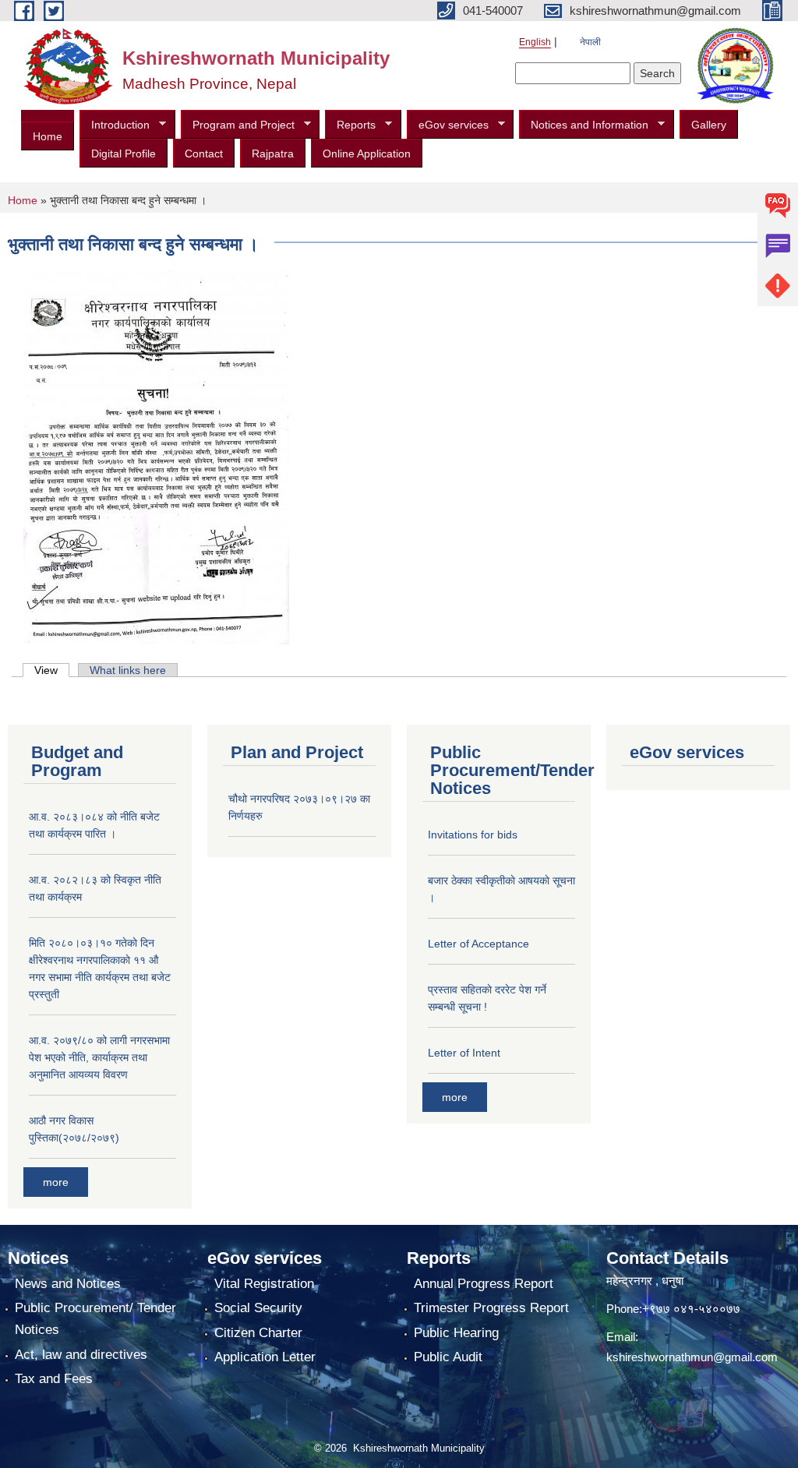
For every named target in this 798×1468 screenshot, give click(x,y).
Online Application (367, 153)
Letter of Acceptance (478, 943)
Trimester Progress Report (491, 1307)
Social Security (258, 1307)
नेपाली (590, 42)
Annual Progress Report (483, 1283)
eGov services (448, 125)
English (535, 42)
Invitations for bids (472, 834)
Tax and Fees (54, 1378)
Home (47, 136)
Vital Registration (264, 1283)
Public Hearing (456, 1332)
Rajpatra (273, 153)
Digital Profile (123, 153)
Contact (204, 153)
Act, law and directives (81, 1354)
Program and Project (238, 125)
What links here (128, 670)
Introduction (114, 125)
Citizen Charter (258, 1332)
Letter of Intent (464, 1052)
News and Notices (68, 1283)
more (56, 1182)
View (51, 670)
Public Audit (448, 1357)
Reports (350, 125)
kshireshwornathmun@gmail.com (692, 1357)
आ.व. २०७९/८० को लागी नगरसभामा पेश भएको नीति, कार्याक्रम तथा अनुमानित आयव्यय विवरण (99, 1057)
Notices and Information (583, 125)
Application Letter (265, 1357)
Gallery (708, 124)
